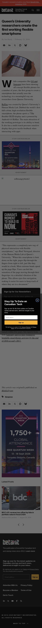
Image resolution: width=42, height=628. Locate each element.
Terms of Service (26, 327)
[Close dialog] (37, 300)
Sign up (21, 322)
